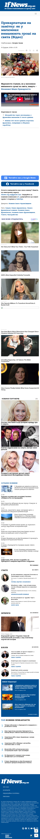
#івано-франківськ (18, 208)
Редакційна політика (11, 793)
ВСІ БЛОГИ (35, 647)
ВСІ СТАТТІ (35, 570)
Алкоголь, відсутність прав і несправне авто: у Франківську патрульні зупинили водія (17, 510)
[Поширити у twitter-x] (30, 50)
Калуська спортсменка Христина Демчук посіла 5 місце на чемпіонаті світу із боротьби (18, 532)
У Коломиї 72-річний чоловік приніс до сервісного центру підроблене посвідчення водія (18, 525)
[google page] (23, 828)
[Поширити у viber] (33, 50)
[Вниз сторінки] (36, 835)
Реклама (6, 796)
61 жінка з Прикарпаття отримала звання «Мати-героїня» (18, 545)
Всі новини (34, 565)
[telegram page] (34, 828)
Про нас (6, 787)
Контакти (6, 790)
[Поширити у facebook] (26, 50)
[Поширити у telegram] (37, 50)
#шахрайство (12, 215)
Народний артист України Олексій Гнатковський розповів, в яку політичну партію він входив (17, 637)
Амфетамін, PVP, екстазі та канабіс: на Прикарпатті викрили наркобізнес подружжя (17, 560)
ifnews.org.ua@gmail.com (11, 194)
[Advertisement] (20, 153)
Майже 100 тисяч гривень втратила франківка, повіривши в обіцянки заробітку (18, 123)
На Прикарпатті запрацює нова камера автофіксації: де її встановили (17, 755)
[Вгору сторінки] (36, 831)
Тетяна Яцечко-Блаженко (21, 582)
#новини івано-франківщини (23, 212)
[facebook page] (26, 828)
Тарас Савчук (16, 657)
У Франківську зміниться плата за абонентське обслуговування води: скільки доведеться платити (26, 488)
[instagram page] (37, 828)
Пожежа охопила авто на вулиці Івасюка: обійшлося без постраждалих (16, 497)
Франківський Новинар (20, 594)
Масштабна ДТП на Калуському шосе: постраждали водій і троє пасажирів (17, 749)
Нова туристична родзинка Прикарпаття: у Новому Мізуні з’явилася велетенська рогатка (25, 516)
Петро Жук (15, 605)
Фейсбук (19, 199)
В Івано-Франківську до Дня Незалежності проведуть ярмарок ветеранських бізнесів (19, 539)
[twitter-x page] (29, 828)
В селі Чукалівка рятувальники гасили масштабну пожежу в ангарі (26, 550)
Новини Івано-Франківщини (20, 203)
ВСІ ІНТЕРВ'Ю (34, 612)
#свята (4, 215)
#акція (8, 208)
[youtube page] (31, 828)
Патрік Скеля (17, 43)
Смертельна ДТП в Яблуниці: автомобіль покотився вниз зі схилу (18, 743)
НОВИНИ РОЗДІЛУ (33, 714)
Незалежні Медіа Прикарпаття (16, 89)
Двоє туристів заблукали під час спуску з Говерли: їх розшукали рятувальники (19, 504)
